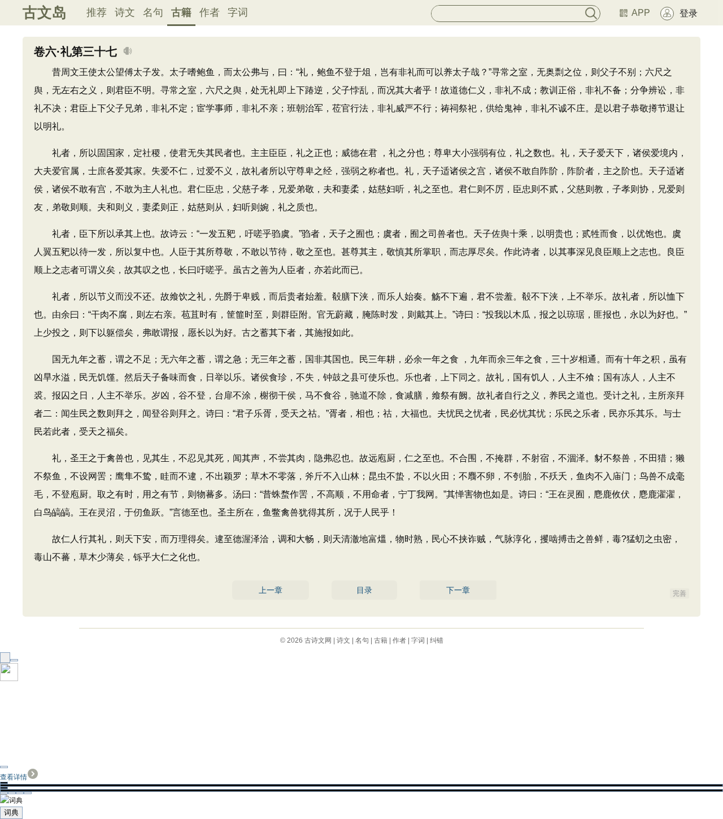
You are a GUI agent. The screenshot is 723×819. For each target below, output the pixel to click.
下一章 (458, 590)
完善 (679, 593)
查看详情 (13, 777)
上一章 (270, 590)
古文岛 (45, 12)
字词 (238, 12)
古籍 (181, 12)
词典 (11, 812)
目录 (364, 590)
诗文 (125, 12)
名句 (153, 12)
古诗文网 (318, 640)
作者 (209, 12)
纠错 (436, 640)
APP (640, 13)
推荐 (96, 12)
